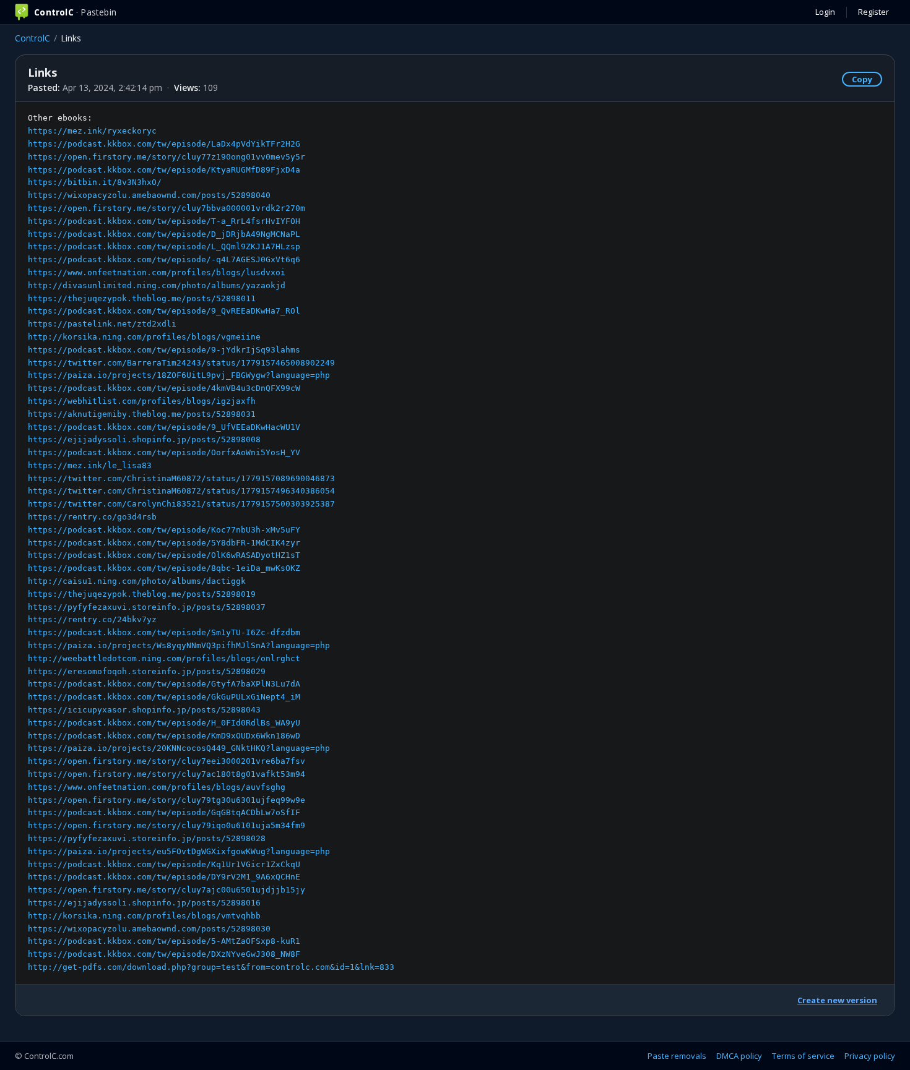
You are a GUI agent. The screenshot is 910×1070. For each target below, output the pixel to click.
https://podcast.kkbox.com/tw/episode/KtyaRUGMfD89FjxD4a (164, 169)
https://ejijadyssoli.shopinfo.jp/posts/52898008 (144, 439)
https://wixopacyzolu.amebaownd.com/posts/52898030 (149, 928)
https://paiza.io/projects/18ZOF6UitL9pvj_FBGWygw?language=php (179, 375)
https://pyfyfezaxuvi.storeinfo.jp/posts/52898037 (147, 607)
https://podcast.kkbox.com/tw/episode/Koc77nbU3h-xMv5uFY (164, 529)
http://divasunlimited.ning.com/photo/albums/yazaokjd (156, 285)
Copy (862, 79)
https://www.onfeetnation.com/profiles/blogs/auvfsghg (156, 787)
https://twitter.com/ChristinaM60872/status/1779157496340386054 (181, 490)
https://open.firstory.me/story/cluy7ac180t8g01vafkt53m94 (166, 774)
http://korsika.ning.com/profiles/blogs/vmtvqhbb (144, 915)
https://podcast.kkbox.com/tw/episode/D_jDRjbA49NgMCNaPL (164, 234)
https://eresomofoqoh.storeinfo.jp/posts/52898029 (147, 671)
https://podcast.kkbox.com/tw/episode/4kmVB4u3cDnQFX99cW (164, 388)
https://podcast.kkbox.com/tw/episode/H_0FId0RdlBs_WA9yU (164, 722)
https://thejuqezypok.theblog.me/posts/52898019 (142, 594)
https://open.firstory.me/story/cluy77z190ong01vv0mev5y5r (166, 156)
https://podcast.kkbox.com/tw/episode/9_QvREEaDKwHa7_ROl (164, 310)
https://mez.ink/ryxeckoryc (92, 130)
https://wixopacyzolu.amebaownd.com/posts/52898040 (149, 195)
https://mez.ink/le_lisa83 (90, 465)
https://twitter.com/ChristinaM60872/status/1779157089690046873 (181, 478)
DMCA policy (739, 1055)
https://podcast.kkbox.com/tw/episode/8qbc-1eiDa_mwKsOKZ (164, 568)
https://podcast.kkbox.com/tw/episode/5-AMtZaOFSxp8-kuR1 (164, 941)
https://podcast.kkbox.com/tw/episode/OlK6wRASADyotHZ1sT (164, 555)
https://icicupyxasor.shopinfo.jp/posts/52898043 (144, 709)
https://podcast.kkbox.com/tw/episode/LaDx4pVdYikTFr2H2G (164, 143)
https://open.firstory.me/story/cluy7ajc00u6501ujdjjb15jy (166, 889)
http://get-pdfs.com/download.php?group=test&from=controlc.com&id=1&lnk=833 (211, 967)
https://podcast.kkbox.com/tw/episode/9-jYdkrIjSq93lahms (164, 349)
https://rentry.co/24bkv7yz (92, 619)
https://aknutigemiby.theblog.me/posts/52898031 (142, 414)
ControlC (32, 38)
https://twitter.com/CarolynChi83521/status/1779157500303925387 (181, 503)
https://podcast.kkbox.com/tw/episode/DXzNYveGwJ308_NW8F (164, 954)
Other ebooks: (211, 542)
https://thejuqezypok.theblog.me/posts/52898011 (142, 298)
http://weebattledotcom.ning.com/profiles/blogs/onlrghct (164, 658)
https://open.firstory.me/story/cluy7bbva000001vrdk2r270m (166, 208)
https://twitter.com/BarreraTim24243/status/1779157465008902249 (181, 362)
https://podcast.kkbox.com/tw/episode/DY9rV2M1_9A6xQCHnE (164, 876)
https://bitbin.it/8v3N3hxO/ (95, 182)
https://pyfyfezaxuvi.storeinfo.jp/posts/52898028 (147, 838)
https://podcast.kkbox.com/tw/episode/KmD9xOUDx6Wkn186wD (164, 735)
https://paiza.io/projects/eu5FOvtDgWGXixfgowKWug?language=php (179, 851)
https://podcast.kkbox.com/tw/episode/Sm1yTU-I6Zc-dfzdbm (164, 632)
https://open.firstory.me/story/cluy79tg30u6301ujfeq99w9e (166, 800)
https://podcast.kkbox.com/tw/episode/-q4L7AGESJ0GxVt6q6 (164, 259)
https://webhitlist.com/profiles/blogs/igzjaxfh (142, 401)
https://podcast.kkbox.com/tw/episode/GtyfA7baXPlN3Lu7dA (164, 683)
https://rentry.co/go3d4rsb (92, 516)
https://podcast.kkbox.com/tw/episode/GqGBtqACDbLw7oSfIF (164, 812)
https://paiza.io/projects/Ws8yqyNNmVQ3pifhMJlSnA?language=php (179, 645)
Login (825, 11)
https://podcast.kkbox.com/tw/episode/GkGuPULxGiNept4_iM (164, 696)
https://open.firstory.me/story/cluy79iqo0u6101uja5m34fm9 (166, 825)
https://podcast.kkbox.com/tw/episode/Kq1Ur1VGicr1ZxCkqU (164, 864)
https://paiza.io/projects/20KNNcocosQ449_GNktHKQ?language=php (179, 748)
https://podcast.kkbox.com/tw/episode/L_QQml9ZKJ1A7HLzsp (164, 246)
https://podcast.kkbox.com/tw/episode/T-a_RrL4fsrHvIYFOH (164, 221)
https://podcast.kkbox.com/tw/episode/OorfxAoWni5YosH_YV (164, 452)
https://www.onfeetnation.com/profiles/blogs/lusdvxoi (156, 272)
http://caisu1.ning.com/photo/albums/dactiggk (137, 581)
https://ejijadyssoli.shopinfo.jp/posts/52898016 (144, 902)
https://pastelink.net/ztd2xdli (102, 323)
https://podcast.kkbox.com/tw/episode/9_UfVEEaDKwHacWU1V (164, 427)
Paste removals (677, 1055)
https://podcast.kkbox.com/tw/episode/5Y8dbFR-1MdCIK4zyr (164, 542)
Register (873, 11)
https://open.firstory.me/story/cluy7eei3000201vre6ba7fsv (166, 761)
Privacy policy (869, 1055)
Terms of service (803, 1055)
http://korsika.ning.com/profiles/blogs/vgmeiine (144, 336)
